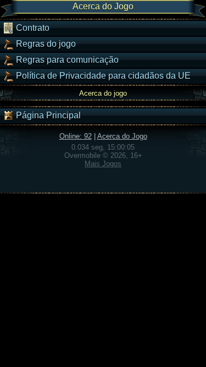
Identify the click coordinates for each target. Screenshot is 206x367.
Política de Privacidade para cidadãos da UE (102, 75)
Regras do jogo (45, 43)
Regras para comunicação (66, 59)
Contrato (31, 27)
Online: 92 (75, 136)
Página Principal (47, 115)
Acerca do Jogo (122, 136)
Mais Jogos (103, 164)
